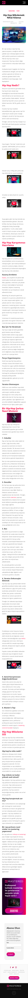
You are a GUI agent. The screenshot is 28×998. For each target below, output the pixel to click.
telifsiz (23, 638)
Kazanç (4, 278)
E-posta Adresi (10, 948)
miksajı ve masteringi (19, 834)
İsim (8, 942)
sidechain (13, 497)
